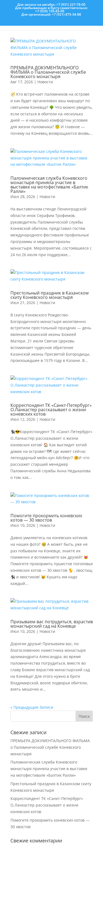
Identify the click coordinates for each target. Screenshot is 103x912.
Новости (45, 81)
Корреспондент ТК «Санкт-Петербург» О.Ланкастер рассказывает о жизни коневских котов (51, 409)
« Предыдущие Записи (31, 707)
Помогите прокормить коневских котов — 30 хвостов (46, 518)
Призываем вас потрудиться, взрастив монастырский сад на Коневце (51, 624)
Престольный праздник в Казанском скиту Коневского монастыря (49, 295)
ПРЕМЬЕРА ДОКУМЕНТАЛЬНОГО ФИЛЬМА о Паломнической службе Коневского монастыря (48, 72)
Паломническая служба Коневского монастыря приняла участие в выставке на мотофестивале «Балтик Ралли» (49, 184)
